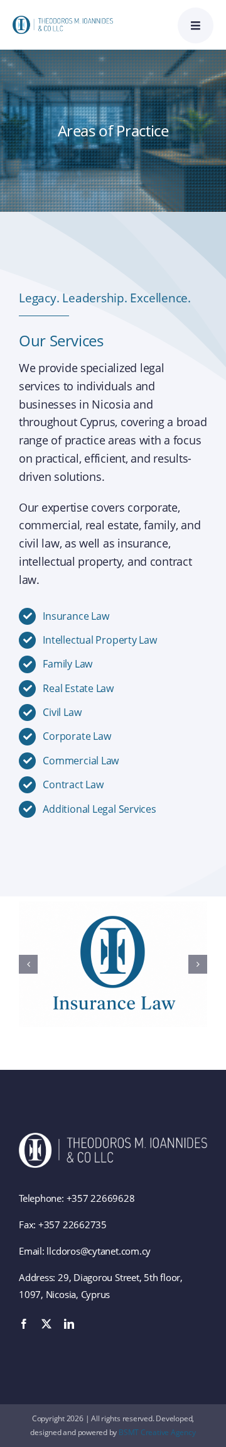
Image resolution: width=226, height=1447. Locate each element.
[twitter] (46, 1324)
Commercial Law (81, 761)
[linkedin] (69, 1324)
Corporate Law (76, 736)
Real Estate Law (78, 688)
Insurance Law (76, 616)
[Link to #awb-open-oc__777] (195, 25)
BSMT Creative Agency (157, 1432)
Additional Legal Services (99, 809)
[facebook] (24, 1324)
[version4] (63, 20)
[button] (28, 964)
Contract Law (73, 784)
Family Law (67, 664)
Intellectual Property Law (99, 640)
